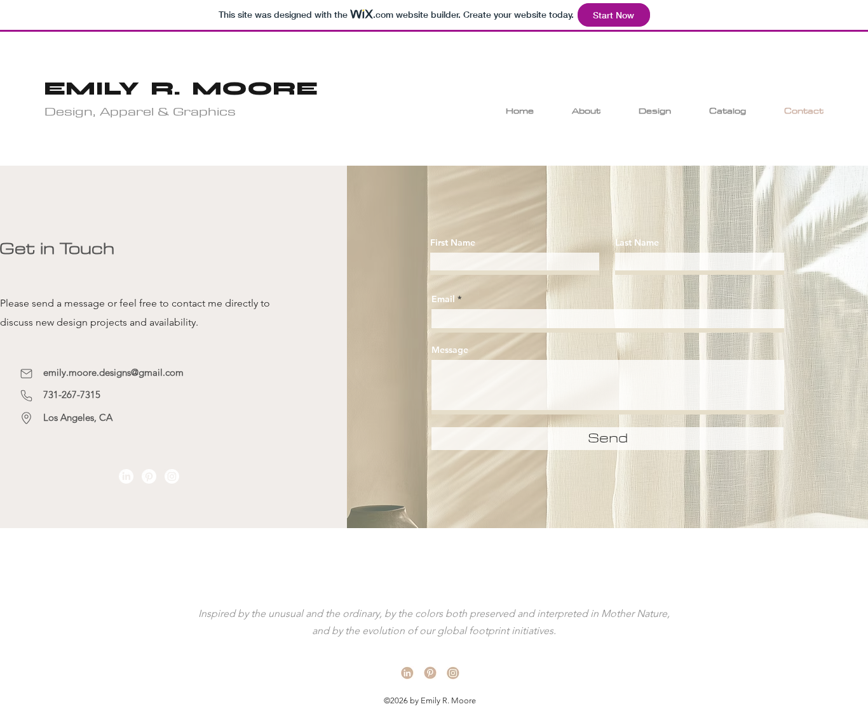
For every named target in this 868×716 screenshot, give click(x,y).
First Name (452, 242)
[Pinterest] (149, 476)
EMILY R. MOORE (181, 88)
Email (443, 299)
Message (449, 349)
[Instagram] (172, 476)
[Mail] (26, 373)
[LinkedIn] (126, 476)
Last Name (637, 242)
